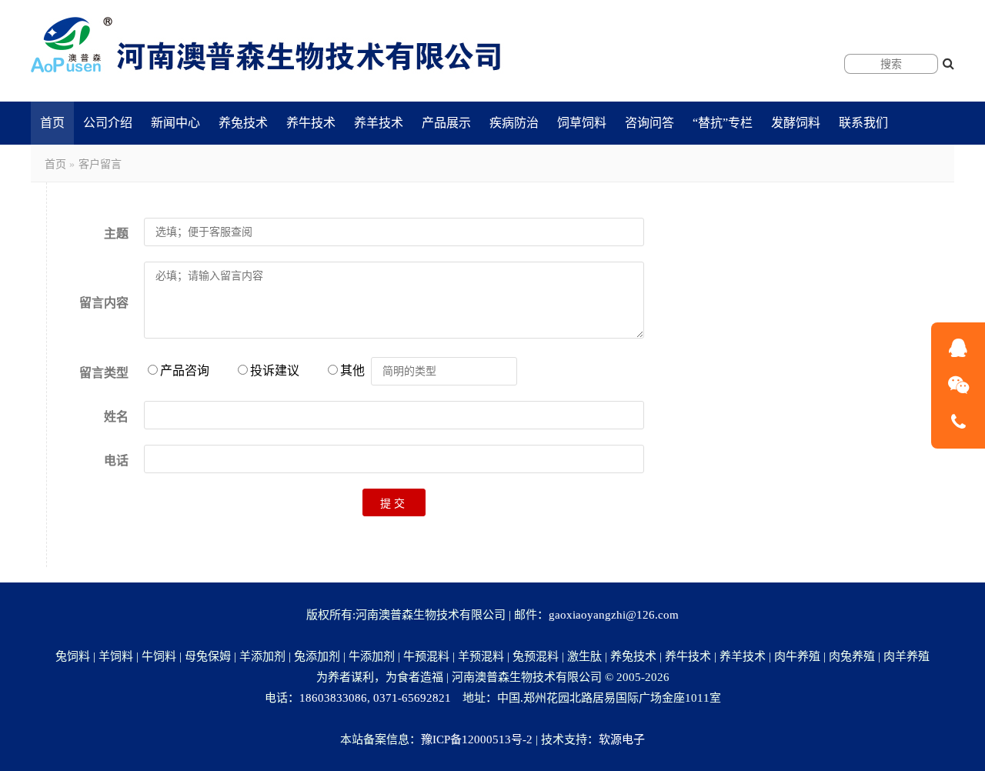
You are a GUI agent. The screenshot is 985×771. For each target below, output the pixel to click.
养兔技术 (243, 122)
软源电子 (622, 739)
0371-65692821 (412, 698)
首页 (52, 122)
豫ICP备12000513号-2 (477, 739)
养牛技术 (311, 122)
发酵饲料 (795, 122)
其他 (355, 370)
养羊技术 (378, 122)
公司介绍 (107, 122)
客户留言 (100, 164)
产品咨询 (184, 370)
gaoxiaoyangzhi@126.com (614, 615)
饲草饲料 (581, 122)
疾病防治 (514, 122)
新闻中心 (175, 122)
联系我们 (863, 122)
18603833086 (333, 698)
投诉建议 (274, 370)
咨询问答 (649, 122)
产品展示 (446, 122)
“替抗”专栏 (723, 122)
